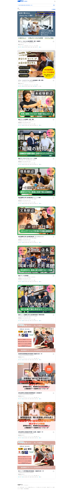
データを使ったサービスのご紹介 (41, 487)
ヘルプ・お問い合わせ (20, 487)
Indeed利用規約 (26, 488)
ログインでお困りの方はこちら (30, 487)
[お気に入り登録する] (53, 41)
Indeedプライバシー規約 (50, 487)
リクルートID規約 (20, 488)
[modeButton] (26, 1)
